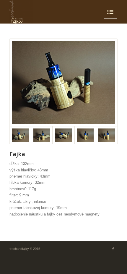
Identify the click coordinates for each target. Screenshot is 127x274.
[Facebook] (113, 248)
